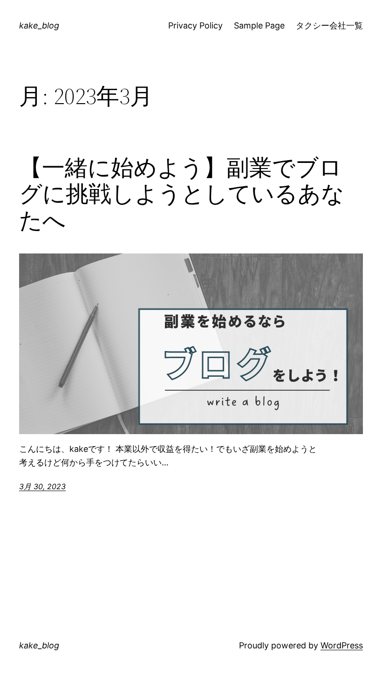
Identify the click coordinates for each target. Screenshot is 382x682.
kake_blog (39, 25)
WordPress (342, 645)
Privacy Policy (195, 25)
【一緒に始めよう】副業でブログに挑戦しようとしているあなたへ (181, 194)
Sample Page (259, 25)
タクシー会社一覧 (329, 25)
